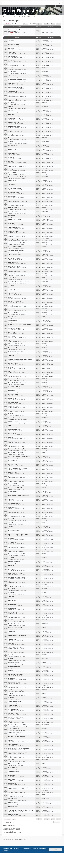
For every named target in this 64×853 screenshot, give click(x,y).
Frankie (10, 757)
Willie (10, 174)
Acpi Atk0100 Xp (12, 56)
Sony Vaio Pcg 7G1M (13, 122)
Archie (10, 446)
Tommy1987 (11, 532)
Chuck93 (11, 170)
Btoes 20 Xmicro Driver (14, 503)
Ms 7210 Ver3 (11, 274)
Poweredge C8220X (13, 806)
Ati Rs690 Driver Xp (13, 767)
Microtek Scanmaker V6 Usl (15, 417)
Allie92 (10, 104)
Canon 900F (11, 596)
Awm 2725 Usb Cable (13, 316)
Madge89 (11, 298)
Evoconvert (11, 40)
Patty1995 (11, 100)
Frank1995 (11, 53)
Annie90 (11, 147)
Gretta (10, 524)
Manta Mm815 (11, 309)
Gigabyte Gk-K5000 (13, 394)
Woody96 (11, 329)
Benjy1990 (11, 741)
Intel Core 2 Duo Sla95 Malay (15, 674)
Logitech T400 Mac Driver (15, 728)
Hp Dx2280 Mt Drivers (13, 515)
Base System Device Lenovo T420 (17, 724)
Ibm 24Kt (10, 437)
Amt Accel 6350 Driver (14, 561)
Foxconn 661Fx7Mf (13, 91)
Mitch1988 (11, 162)
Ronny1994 (11, 201)
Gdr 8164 (10, 367)
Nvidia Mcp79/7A (12, 686)
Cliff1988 (11, 660)
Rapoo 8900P (11, 779)
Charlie (10, 500)
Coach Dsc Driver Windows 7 (15, 573)
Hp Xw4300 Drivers (13, 172)
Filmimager (11, 137)
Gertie (10, 485)
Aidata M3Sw (11, 759)
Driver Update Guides (12, 34)
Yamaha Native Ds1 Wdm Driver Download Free (20, 810)
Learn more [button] (5, 850)
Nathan (10, 734)
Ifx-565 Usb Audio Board (14, 429)
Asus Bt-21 (11, 565)
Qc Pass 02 (11, 157)
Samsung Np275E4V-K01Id (15, 134)
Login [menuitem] (59, 3)
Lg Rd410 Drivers (12, 557)
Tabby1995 (11, 668)
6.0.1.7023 (10, 67)
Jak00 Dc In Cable (12, 542)
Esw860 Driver (11, 413)
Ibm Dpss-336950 (12, 145)
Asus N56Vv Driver (13, 231)
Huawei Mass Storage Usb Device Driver (18, 281)
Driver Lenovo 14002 (13, 192)
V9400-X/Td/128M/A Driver (15, 204)
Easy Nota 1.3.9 (12, 441)
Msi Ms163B (11, 538)
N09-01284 (11, 106)
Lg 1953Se (11, 693)
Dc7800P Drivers (12, 550)
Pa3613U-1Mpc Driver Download (16, 736)
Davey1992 (11, 726)
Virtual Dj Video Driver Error (15, 647)
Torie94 (10, 703)
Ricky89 (11, 640)
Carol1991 (11, 745)
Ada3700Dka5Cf (12, 775)
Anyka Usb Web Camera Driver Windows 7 (19, 495)
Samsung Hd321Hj (13, 239)
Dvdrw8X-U (11, 740)
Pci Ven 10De (11, 390)
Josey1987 (11, 61)
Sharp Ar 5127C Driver (14, 483)
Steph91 (11, 395)
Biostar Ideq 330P (12, 480)
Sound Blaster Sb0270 (14, 546)
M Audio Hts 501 (12, 398)
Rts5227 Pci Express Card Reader (17, 165)
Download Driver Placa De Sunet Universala (19, 176)
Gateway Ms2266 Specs (14, 328)
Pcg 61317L (11, 114)
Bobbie (10, 360)
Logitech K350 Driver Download (16, 581)
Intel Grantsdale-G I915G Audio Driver (18, 534)
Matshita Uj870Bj (12, 460)
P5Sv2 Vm (10, 95)
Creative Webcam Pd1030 (14, 701)
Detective (11, 32)
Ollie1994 (11, 131)
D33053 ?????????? (13, 616)
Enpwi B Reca (11, 371)
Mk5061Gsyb (11, 235)
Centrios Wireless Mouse (14, 254)
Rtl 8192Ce (11, 658)
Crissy (10, 193)
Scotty (10, 279)
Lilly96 (10, 186)
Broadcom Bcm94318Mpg (15, 301)
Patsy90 (11, 182)
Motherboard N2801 (13, 491)
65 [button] (47, 23)
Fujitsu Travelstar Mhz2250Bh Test (17, 635)
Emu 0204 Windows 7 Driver (15, 717)
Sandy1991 (11, 364)
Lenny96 (11, 224)
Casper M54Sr (11, 631)
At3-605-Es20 (11, 215)
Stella (10, 92)
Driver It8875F (11, 678)
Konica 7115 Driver (13, 612)
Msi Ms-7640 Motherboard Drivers (17, 79)
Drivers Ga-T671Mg (13, 421)
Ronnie (10, 730)
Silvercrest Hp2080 (13, 64)
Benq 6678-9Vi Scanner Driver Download (18, 756)
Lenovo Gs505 (12, 783)
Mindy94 (11, 555)
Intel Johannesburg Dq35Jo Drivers (17, 242)
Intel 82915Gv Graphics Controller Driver (18, 456)
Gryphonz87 (11, 285)
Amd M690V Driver (13, 363)
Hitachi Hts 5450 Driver (14, 666)
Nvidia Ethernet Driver (14, 262)
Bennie (10, 539)
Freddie (10, 465)
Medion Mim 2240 (12, 464)
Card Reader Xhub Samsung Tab (16, 448)
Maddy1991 (11, 419)
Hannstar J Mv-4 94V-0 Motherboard (17, 752)
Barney (10, 430)
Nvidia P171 (11, 425)
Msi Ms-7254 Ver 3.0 (13, 60)
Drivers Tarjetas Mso (13, 655)
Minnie (10, 228)
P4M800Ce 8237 (12, 149)
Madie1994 (11, 687)
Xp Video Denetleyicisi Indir (15, 351)
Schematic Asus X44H (14, 763)
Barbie (10, 582)
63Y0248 (10, 130)
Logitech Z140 (12, 277)
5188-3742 (10, 522)
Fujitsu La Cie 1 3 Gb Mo (14, 219)
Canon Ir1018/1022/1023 (14, 246)
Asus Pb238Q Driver (13, 375)
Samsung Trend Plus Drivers (15, 87)
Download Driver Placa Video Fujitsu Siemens (20, 359)
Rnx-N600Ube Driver (13, 44)
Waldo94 (11, 88)
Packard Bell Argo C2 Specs (15, 99)
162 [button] (57, 23)
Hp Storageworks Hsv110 (14, 530)
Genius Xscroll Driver (13, 211)
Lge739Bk (10, 161)
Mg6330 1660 (11, 445)
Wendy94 (11, 784)
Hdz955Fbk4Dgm (12, 102)
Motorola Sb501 (12, 608)
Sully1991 (11, 442)
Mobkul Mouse (12, 410)
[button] (37, 24)
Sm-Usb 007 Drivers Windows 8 (16, 250)
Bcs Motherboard (12, 153)
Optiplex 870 (11, 289)
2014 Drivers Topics (11, 21)
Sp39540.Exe (11, 585)
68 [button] (53, 23)
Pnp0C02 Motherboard (14, 227)
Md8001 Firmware (12, 507)
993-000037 (11, 643)
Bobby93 (11, 341)
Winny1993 (11, 221)
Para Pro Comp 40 (12, 347)
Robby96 (11, 42)
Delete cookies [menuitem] (48, 838)
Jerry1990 (11, 108)
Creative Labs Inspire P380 (15, 732)
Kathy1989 (11, 776)
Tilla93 (10, 547)
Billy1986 (11, 57)
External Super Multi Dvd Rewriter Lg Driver (19, 787)
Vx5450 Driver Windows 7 (14, 200)
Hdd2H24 (10, 670)
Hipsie (10, 158)
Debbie (10, 248)
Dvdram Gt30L (12, 196)
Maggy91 (11, 617)
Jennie (10, 287)
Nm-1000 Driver (12, 592)
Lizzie (10, 434)
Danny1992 (11, 399)
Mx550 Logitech (12, 569)
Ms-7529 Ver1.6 (12, 433)
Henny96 (11, 392)
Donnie (10, 252)
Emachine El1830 (12, 472)
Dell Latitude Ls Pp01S (14, 126)
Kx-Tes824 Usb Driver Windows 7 (17, 382)
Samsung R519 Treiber (14, 169)
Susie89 (11, 49)
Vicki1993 (11, 710)
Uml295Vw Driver (12, 141)
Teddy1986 (11, 116)
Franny (10, 427)
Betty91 (10, 462)
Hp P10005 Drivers (13, 709)
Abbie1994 (11, 46)
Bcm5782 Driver (12, 600)
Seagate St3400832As (13, 406)
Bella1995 (11, 127)
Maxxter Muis (11, 794)
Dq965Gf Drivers (12, 320)
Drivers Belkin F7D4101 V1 (15, 118)
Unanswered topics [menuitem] (50, 6)
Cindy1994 (11, 450)
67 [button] (51, 23)
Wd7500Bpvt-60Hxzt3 (13, 207)
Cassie (10, 119)
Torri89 (10, 349)
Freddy (10, 154)
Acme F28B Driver (12, 802)
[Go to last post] (47, 31)
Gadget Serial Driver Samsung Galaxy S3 (19, 748)
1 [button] (41, 23)
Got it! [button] (55, 849)
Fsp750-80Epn (12, 293)
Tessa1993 (11, 683)
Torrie (10, 508)
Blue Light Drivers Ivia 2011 (15, 620)
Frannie (10, 380)
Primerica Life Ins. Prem (14, 623)
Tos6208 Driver (12, 75)
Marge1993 (11, 143)
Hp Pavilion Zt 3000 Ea (14, 386)
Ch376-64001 (11, 332)
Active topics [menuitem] (59, 6)
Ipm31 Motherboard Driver (15, 476)
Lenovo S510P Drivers (14, 682)
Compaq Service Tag (13, 705)
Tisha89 (11, 275)
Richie (10, 473)
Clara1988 (11, 69)
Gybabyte (10, 297)
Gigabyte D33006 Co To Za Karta (16, 577)
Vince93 (11, 493)
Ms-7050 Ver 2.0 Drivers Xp (15, 690)
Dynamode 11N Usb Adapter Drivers (17, 553)
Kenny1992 (11, 263)
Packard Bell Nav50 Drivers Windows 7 (18, 468)
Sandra (10, 769)
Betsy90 (11, 232)
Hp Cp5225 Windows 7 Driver (15, 651)
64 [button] (44, 23)
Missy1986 (11, 271)
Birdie (10, 753)
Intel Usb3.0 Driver (13, 402)
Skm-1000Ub (11, 110)
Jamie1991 (11, 310)
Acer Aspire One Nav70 (14, 378)
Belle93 (10, 244)
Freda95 (11, 325)
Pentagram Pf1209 (13, 312)
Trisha (10, 512)
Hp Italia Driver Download (14, 188)
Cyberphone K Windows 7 (15, 344)
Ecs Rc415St (11, 499)
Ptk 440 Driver (11, 52)
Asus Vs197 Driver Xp (13, 662)
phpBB (10, 838)
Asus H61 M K (11, 518)
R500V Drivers (11, 336)
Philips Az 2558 (12, 639)
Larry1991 (11, 178)
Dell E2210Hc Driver (13, 814)
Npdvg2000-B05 (12, 511)
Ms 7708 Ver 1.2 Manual (14, 258)
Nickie (10, 135)
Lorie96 (10, 384)
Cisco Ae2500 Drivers (13, 771)
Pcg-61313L (11, 340)
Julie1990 (11, 81)
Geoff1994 (11, 283)
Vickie (10, 151)
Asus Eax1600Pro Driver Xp (15, 627)
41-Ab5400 (11, 697)
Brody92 (11, 84)
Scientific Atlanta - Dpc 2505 (15, 452)
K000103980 (11, 355)
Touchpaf (10, 526)
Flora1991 (11, 73)
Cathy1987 (11, 306)
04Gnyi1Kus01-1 (12, 798)
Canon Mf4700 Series (13, 744)
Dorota (10, 65)
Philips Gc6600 (12, 180)
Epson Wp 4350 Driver (14, 266)
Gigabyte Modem (12, 721)
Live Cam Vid (11, 184)
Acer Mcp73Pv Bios (13, 713)
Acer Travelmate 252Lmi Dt (15, 487)
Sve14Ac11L (11, 48)
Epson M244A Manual (13, 83)
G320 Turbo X (11, 223)
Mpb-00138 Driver (12, 71)
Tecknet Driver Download (14, 270)
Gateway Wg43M (12, 791)
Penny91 (11, 407)
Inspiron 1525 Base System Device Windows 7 (20, 324)
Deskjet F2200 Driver (13, 588)
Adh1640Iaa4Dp (12, 604)
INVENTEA (18, 839)
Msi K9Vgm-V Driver (13, 305)
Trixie (10, 551)
